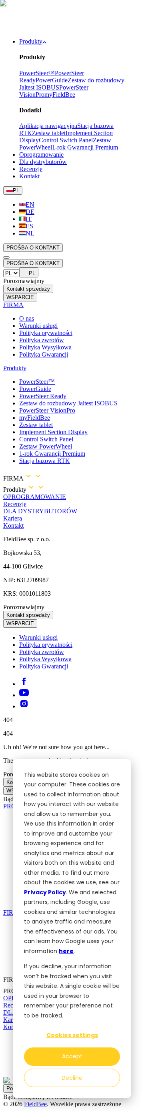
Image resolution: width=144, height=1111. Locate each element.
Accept (72, 1056)
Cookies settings (72, 1035)
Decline (72, 1078)
